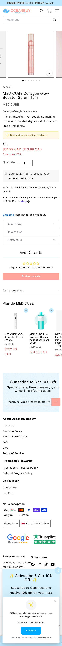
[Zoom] (49, 73)
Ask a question (13, 290)
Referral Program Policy (17, 473)
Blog (5, 447)
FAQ (5, 442)
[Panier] (49, 11)
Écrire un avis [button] (31, 276)
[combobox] (31, 19)
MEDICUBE (11, 104)
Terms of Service (13, 453)
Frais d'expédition (12, 187)
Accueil (7, 87)
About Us (8, 425)
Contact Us (9, 487)
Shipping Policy (12, 431)
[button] (31, 224)
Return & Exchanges (15, 436)
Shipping (8, 214)
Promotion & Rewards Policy (20, 467)
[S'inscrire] (55, 402)
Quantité (9, 162)
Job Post (8, 493)
